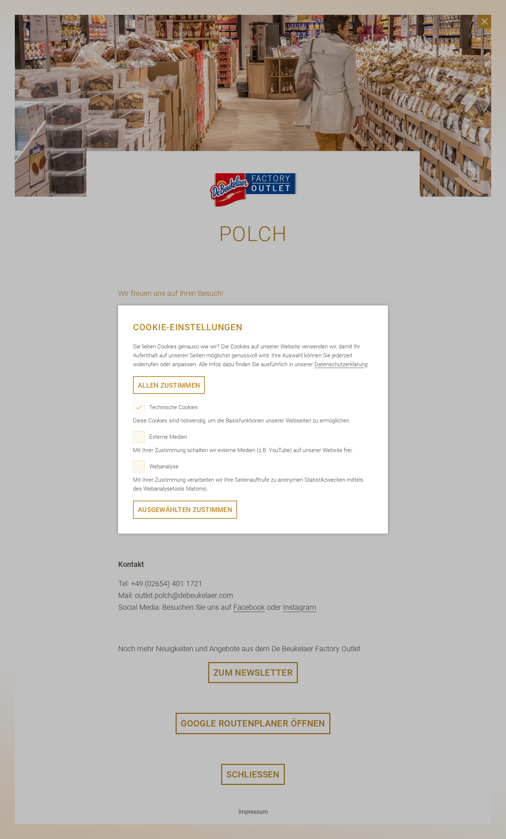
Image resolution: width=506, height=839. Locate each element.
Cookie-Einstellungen (187, 327)
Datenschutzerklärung (340, 364)
